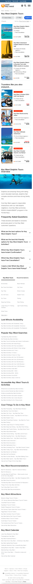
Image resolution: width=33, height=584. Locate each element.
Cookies (24, 575)
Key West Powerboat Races (8, 538)
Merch (6, 568)
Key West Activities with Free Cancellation (12, 345)
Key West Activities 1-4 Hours (8, 352)
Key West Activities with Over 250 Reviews (12, 359)
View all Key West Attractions (8, 525)
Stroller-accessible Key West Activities (11, 393)
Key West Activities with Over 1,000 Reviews (12, 364)
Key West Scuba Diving (20, 438)
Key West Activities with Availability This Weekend (14, 328)
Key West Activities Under (9, 368)
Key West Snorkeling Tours (8, 447)
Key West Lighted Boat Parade (9, 543)
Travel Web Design (16, 581)
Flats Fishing (20, 302)
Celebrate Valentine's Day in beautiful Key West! (13, 545)
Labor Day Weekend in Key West (9, 534)
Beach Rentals (21, 283)
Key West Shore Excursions (8, 443)
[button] (16, 233)
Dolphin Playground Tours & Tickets (10, 507)
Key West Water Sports (7, 458)
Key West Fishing (5, 422)
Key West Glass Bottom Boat (8, 431)
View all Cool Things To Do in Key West (11, 461)
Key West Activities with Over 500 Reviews (12, 361)
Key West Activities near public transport (11, 395)
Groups (25, 568)
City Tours (20, 287)
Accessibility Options (9, 573)
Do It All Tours (4, 294)
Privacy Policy (9, 575)
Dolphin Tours (20, 294)
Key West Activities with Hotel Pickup (10, 343)
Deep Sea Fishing (5, 302)
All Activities (4, 283)
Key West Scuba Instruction (8, 440)
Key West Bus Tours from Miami (9, 411)
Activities (7, 10)
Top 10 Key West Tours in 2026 (9, 487)
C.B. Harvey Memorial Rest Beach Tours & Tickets (14, 500)
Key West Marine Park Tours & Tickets (11, 516)
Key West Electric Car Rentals (8, 452)
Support (6, 570)
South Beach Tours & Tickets (8, 520)
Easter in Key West (20, 547)
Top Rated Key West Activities (9, 336)
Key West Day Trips (18, 413)
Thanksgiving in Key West (7, 536)
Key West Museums (21, 436)
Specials (11, 568)
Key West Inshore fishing (7, 433)
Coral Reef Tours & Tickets (8, 502)
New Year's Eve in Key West (8, 540)
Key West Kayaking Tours (7, 436)
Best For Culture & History (19, 469)
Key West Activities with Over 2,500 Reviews (13, 366)
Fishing (19, 298)
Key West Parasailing (6, 408)
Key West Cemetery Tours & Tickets (10, 514)
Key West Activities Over (9, 375)
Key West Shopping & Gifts (22, 478)
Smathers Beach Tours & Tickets (9, 518)
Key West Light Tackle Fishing (8, 429)
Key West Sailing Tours (7, 438)
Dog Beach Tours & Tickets (8, 505)
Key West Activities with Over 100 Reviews (12, 357)
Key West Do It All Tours (21, 415)
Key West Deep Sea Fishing (8, 427)
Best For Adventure (6, 469)
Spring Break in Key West (7, 547)
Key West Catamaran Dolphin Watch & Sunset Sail (21, 44)
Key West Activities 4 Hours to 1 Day (10, 355)
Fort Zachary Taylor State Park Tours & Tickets (13, 509)
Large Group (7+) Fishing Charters (7, 306)
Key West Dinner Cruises (7, 415)
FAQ (15, 570)
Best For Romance (6, 472)
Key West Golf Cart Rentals (8, 454)
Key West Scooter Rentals (8, 456)
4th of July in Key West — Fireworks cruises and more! (13, 552)
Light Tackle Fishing (22, 305)
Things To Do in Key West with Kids (10, 485)
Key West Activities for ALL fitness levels (11, 400)
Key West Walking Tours (22, 456)
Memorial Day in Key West (8, 550)
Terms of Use (17, 575)
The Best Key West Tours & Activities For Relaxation (14, 482)
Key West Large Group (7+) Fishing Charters (12, 424)
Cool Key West (19, 578)
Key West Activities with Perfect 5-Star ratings (13, 348)
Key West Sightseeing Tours (8, 445)
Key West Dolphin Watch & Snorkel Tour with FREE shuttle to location (21, 64)
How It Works (18, 568)
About (11, 570)
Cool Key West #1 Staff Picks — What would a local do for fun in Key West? (14, 475)
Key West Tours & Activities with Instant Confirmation (15, 341)
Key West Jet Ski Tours (21, 433)
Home (2, 10)
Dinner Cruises (21, 291)
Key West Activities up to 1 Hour (9, 350)
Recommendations (23, 278)
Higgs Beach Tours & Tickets (8, 511)
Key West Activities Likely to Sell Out (10, 377)
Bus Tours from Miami (6, 287)
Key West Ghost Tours (23, 429)
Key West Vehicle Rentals (20, 449)
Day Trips (3, 291)
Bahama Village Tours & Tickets (9, 498)
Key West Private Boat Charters (9, 420)
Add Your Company (23, 570)
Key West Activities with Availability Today (12, 323)
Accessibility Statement (22, 573)
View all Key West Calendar (8, 556)
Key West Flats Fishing (22, 427)
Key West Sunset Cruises (22, 447)
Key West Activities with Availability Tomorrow (13, 326)
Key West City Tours (6, 413)
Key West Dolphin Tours (7, 417)
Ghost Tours (4, 311)
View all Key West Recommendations (10, 489)
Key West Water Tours (20, 458)
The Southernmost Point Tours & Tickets (11, 523)
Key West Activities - (9, 371)
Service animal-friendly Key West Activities (12, 391)
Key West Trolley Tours (7, 449)
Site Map (8, 581)
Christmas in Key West (23, 540)
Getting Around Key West (7, 478)
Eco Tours (3, 298)
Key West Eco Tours (24, 420)
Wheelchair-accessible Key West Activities (12, 388)
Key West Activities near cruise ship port (11, 397)
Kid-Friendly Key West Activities (9, 339)
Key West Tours (8, 278)
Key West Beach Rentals (19, 408)
